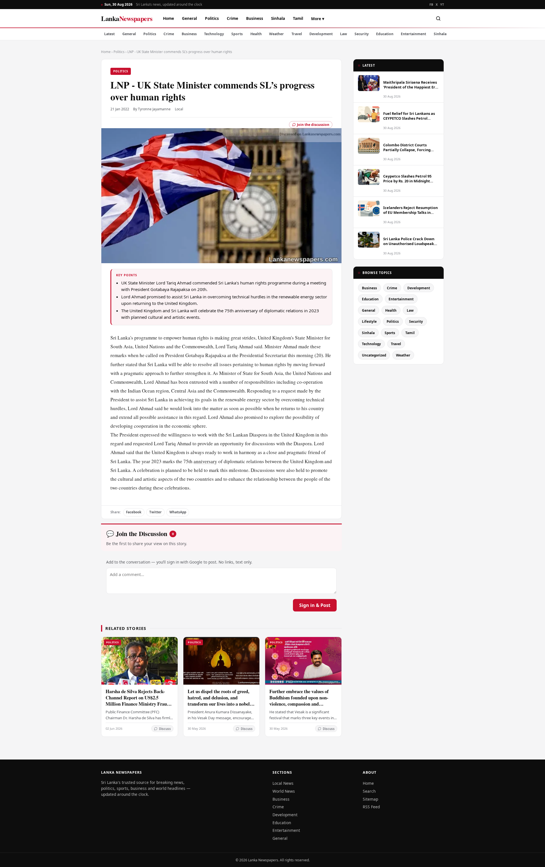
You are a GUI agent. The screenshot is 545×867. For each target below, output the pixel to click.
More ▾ (317, 18)
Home (168, 18)
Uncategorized (374, 355)
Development (321, 33)
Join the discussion (313, 124)
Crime (232, 18)
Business (254, 18)
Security (362, 33)
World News (283, 791)
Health (256, 33)
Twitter (155, 512)
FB (431, 5)
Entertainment (413, 33)
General (189, 18)
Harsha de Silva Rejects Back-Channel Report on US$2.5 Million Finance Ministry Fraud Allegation (137, 701)
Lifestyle (369, 321)
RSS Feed (371, 806)
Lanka (126, 18)
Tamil (298, 18)
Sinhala (278, 18)
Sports (237, 33)
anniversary (205, 461)
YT (442, 5)
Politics (212, 18)
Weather (276, 33)
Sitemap (370, 799)
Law (343, 33)
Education (384, 33)
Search (369, 791)
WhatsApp (177, 512)
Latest (109, 33)
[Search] (438, 18)
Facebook (133, 512)
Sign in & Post (314, 605)
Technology (214, 33)
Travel (297, 33)
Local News (283, 783)
